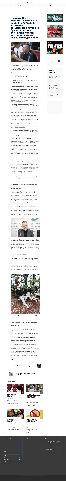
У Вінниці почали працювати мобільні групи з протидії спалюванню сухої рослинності (31, 421)
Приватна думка (28, 5)
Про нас (55, 5)
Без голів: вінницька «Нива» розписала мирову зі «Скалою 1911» (25, 373)
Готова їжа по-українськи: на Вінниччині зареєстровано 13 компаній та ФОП (11, 421)
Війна (16, 5)
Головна (11, 5)
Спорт (50, 5)
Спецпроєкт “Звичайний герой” (9, 461)
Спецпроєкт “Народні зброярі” (9, 463)
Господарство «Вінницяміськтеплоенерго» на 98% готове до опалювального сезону (34, 396)
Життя (5, 445)
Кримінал (5, 451)
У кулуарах (21, 5)
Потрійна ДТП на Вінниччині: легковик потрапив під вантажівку (54, 94)
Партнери (5, 457)
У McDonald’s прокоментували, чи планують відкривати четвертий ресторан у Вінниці (24, 365)
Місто (35, 5)
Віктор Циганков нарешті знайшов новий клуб (11, 395)
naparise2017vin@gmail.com (49, 449)
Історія (45, 5)
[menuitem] (16, 5)
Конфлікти (40, 5)
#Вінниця (12, 359)
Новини (11, 398)
